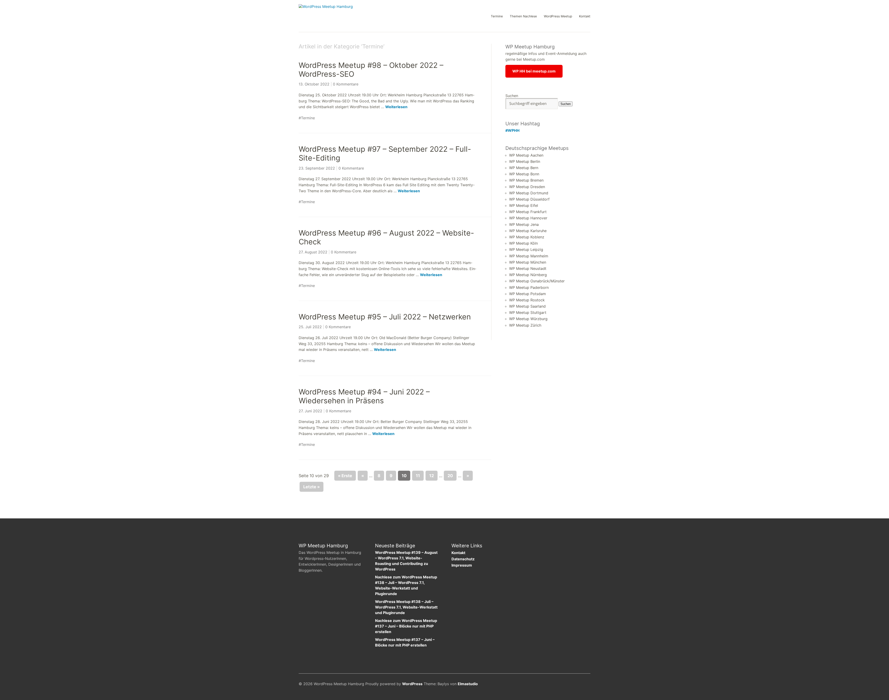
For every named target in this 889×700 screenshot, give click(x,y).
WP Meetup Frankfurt (528, 211)
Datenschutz (463, 559)
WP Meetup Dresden (527, 186)
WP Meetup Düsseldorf (529, 199)
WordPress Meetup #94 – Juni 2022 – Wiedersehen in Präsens (364, 396)
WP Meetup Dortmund (528, 193)
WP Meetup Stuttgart (527, 312)
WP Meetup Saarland (527, 306)
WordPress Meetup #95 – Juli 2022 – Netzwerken (385, 316)
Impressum (461, 565)
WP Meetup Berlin (524, 161)
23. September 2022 (317, 168)
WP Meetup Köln (523, 243)
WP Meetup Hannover (528, 218)
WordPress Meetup (558, 16)
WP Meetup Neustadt (527, 268)
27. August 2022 (313, 252)
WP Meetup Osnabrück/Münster (537, 281)
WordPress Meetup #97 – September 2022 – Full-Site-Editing (385, 153)
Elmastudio (468, 683)
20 (450, 475)
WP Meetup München (527, 262)
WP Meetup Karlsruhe (528, 230)
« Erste (345, 475)
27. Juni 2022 (310, 411)
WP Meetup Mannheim (528, 256)
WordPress (412, 683)
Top (585, 684)
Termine (497, 16)
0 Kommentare (345, 84)
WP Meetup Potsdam (527, 293)
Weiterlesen (396, 106)
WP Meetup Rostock (527, 300)
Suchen (511, 95)
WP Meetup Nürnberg (528, 274)
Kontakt (584, 16)
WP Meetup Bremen (526, 180)
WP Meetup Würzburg (528, 318)
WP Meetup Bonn (524, 174)
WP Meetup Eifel (523, 205)
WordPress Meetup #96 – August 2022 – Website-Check (386, 237)
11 (418, 475)
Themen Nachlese (523, 16)
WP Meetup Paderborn (529, 287)
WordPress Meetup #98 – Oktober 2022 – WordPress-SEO (371, 70)
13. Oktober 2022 (314, 84)
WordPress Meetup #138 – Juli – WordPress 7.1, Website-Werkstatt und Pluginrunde (406, 607)
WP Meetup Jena (524, 224)
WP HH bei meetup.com (534, 71)
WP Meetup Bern (523, 167)
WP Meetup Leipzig (526, 249)
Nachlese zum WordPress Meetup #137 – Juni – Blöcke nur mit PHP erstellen (406, 626)
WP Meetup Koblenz (526, 237)
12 (431, 475)
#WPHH (512, 130)
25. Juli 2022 (310, 327)
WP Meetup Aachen (526, 155)
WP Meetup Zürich (525, 325)
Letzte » (311, 486)
